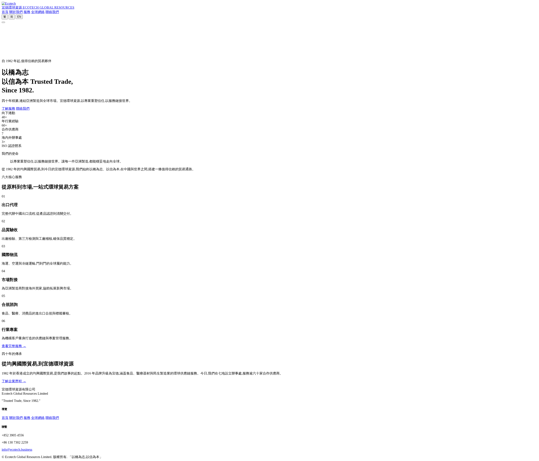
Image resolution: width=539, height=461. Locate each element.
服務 (27, 12)
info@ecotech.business (17, 449)
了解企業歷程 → (14, 381)
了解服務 (8, 108)
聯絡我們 (52, 12)
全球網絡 (38, 12)
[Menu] (3, 22)
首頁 (5, 12)
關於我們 (16, 12)
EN (19, 16)
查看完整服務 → (14, 346)
